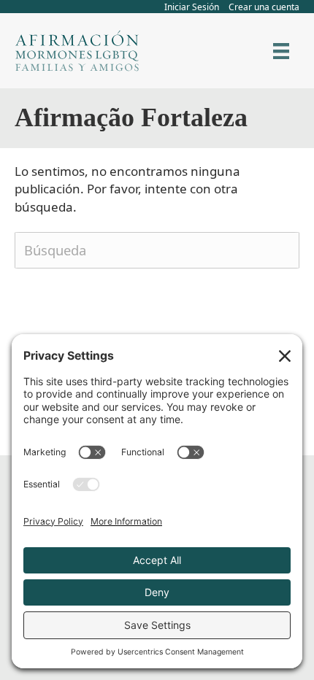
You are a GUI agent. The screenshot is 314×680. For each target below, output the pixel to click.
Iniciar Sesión (191, 7)
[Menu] (281, 51)
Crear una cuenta (264, 7)
